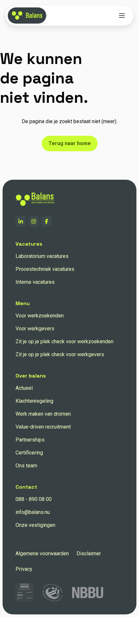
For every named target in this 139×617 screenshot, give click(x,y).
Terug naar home (69, 143)
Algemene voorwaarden (42, 553)
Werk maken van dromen (43, 414)
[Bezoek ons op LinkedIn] (21, 221)
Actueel (24, 388)
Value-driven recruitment (43, 427)
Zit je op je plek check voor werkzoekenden (64, 341)
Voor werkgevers (35, 328)
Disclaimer (89, 553)
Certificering (29, 453)
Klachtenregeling (34, 401)
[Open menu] (122, 15)
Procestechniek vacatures (45, 269)
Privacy (24, 569)
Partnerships (30, 440)
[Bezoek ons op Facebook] (46, 221)
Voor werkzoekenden (40, 316)
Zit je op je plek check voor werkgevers (60, 354)
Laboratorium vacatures (42, 256)
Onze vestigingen (35, 525)
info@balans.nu (33, 512)
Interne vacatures (35, 282)
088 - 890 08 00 (34, 499)
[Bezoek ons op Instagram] (33, 221)
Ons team (26, 466)
